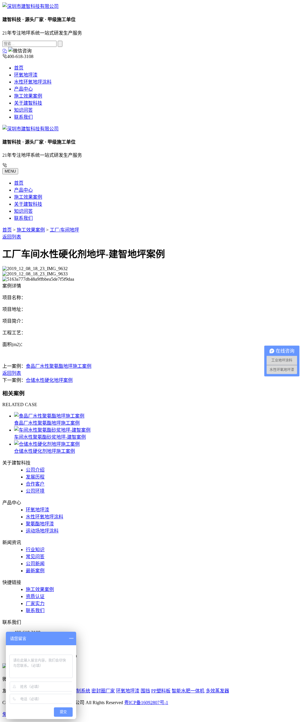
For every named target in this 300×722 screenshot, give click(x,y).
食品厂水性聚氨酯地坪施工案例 (58, 366)
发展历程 (35, 476)
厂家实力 (35, 603)
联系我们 (23, 117)
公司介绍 (35, 469)
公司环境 (35, 490)
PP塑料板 (161, 690)
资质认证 (35, 596)
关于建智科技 (28, 103)
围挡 (145, 690)
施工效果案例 (28, 95)
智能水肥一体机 (188, 690)
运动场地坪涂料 (42, 530)
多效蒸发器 (217, 690)
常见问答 (35, 556)
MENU (10, 171)
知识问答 (23, 110)
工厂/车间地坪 (64, 229)
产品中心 (23, 88)
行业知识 (35, 549)
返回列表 (11, 236)
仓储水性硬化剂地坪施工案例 (44, 451)
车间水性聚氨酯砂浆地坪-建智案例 (50, 437)
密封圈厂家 (103, 690)
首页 (18, 67)
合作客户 (35, 483)
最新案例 (35, 570)
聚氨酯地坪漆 (40, 523)
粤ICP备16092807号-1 (146, 702)
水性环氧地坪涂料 (33, 81)
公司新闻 (35, 563)
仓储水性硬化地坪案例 (49, 380)
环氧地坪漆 (26, 74)
